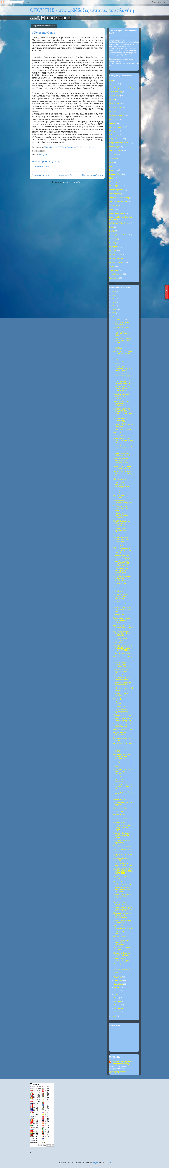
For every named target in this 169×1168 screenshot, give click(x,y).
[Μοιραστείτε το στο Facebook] (40, 151)
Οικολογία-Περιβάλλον (117, 213)
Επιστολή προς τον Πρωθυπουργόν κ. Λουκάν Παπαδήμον (121, 664)
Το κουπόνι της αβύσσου (122, 846)
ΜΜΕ (111, 178)
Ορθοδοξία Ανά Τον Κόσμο (118, 223)
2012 (114, 313)
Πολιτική (112, 243)
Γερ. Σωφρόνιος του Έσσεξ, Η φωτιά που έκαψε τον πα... (123, 786)
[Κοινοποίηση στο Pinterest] (43, 151)
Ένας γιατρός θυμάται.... (121, 545)
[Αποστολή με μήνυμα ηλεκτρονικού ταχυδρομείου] (33, 151)
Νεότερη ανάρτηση (40, 175)
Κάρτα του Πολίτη (115, 174)
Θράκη (111, 162)
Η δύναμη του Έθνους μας (122, 715)
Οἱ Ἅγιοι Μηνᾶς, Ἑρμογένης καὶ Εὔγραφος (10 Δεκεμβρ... (123, 817)
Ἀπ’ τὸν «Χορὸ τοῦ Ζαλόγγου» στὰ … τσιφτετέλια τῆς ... (120, 641)
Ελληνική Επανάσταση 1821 (119, 143)
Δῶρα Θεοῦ (117, 534)
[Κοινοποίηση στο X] (38, 151)
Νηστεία (112, 209)
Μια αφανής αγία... (120, 583)
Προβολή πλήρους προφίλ (118, 1072)
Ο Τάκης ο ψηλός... (120, 799)
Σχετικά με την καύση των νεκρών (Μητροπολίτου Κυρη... (122, 764)
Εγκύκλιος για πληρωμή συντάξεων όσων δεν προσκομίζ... (121, 889)
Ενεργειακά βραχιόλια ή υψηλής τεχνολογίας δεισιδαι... (121, 835)
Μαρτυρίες (113, 182)
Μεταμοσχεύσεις (115, 194)
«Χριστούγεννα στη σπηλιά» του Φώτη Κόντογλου (120, 516)
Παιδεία (112, 231)
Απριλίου (117, 1001)
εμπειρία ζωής (118, 973)
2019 (114, 292)
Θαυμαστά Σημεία (115, 150)
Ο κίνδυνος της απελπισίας (122, 729)
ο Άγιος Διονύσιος (119, 615)
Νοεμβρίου (118, 977)
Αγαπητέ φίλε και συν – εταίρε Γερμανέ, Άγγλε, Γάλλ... (122, 749)
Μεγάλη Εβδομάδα (116, 186)
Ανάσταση (112, 111)
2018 (114, 295)
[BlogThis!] (35, 151)
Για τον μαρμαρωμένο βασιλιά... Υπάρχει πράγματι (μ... (121, 942)
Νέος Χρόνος (113, 205)
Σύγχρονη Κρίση (115, 254)
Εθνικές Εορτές (114, 131)
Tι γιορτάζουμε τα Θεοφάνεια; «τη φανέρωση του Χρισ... (121, 484)
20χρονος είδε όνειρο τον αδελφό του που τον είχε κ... (122, 474)
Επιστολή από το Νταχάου (122, 969)
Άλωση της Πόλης (115, 92)
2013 (114, 309)
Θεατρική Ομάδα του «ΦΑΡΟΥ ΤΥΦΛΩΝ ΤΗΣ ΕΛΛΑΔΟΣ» (121, 563)
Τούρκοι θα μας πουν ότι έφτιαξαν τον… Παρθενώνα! (122, 404)
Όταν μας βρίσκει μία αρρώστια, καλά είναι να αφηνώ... (122, 701)
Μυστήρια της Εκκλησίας (118, 201)
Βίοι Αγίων (43, 155)
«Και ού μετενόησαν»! (121, 479)
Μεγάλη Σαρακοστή (116, 190)
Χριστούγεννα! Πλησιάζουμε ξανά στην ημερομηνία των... (122, 368)
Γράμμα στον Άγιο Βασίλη (122, 653)
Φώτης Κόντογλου (115, 274)
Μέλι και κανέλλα (119, 706)
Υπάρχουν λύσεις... (119, 811)
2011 (114, 316)
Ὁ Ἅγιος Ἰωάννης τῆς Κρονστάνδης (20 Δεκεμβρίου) (120, 539)
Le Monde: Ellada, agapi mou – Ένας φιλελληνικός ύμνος (122, 578)
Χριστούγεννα (114, 278)
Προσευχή (112, 250)
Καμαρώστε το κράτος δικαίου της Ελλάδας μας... (121, 361)
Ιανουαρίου (118, 1012)
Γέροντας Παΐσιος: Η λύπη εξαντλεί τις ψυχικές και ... (122, 448)
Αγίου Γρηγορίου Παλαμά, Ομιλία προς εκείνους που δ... (122, 794)
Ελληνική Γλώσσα (115, 139)
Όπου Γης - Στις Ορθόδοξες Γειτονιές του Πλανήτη (122, 1063)
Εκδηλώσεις (113, 135)
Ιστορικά (112, 170)
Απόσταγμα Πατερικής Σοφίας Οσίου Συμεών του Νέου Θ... (122, 633)
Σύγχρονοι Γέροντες (116, 262)
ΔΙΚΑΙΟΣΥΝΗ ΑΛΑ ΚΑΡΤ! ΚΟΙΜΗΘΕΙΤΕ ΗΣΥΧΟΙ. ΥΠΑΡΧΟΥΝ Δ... (123, 389)
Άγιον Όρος (113, 84)
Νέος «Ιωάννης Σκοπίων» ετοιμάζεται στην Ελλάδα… (122, 396)
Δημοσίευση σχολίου (43, 166)
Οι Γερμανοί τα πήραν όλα (122, 743)
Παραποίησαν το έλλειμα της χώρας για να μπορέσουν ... (122, 897)
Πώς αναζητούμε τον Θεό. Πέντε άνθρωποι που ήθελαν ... (122, 609)
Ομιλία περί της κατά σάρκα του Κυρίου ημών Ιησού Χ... (123, 353)
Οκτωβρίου (118, 980)
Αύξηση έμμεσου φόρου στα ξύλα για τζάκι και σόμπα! (123, 828)
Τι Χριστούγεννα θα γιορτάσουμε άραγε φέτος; (121, 508)
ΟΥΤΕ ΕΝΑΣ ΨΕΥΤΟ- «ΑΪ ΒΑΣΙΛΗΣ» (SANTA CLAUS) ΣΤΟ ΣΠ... (122, 648)
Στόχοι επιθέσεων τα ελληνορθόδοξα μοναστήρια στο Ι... (121, 571)
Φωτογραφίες (114, 270)
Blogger (108, 1163)
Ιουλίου (117, 991)
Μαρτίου (117, 1005)
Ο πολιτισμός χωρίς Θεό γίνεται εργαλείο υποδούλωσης (121, 756)
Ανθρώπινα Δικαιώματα (117, 115)
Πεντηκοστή (113, 239)
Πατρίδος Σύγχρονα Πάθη (118, 235)
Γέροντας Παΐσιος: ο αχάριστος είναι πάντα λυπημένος (122, 779)
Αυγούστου (118, 987)
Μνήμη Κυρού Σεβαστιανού (123, 855)
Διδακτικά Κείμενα (116, 127)
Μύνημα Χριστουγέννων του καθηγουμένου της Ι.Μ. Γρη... (122, 550)
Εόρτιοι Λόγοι (114, 147)
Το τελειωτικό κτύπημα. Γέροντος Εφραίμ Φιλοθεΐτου (121, 620)
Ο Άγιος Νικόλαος (119, 822)
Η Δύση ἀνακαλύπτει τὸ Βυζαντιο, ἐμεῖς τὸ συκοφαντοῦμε (121, 596)
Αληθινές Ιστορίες (115, 107)
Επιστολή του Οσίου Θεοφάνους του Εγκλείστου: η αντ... (121, 461)
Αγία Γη (112, 100)
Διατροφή (112, 123)
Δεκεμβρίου (118, 319)
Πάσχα (111, 227)
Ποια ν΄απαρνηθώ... (120, 808)
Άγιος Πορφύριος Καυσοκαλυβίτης (121, 88)
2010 (114, 1016)
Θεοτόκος (112, 154)
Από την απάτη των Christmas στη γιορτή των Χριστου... (122, 376)
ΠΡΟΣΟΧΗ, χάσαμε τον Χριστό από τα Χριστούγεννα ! (121, 523)
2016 (114, 299)
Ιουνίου (117, 994)
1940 (111, 80)
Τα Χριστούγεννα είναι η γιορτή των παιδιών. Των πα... (123, 440)
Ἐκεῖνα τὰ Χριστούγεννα (122, 429)
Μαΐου (116, 998)
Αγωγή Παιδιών (114, 103)
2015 (114, 302)
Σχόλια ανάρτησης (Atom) (73, 182)
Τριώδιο (112, 266)
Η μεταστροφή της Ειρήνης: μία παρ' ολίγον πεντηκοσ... (123, 771)
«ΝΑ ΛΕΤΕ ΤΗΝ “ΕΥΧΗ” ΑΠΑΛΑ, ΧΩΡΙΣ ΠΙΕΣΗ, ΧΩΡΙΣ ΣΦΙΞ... (123, 871)
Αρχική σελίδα (65, 175)
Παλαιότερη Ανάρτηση (92, 175)
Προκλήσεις (113, 247)
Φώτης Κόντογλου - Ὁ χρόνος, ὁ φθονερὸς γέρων (121, 333)
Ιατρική (111, 166)
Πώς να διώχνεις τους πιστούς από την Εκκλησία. (120, 589)
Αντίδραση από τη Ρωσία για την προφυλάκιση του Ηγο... (122, 340)
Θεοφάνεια (113, 158)
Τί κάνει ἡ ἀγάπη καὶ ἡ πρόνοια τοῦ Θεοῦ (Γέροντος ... (121, 672)
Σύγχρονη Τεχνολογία (117, 258)
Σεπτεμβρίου (118, 984)
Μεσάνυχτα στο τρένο (121, 328)
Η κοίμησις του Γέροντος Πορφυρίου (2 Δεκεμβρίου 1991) (122, 915)
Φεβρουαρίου (119, 1008)
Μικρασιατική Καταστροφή (119, 198)
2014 (114, 306)
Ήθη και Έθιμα (114, 96)
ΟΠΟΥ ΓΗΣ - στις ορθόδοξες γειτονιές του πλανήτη (82, 10)
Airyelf (95, 1163)
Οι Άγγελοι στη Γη (119, 937)
